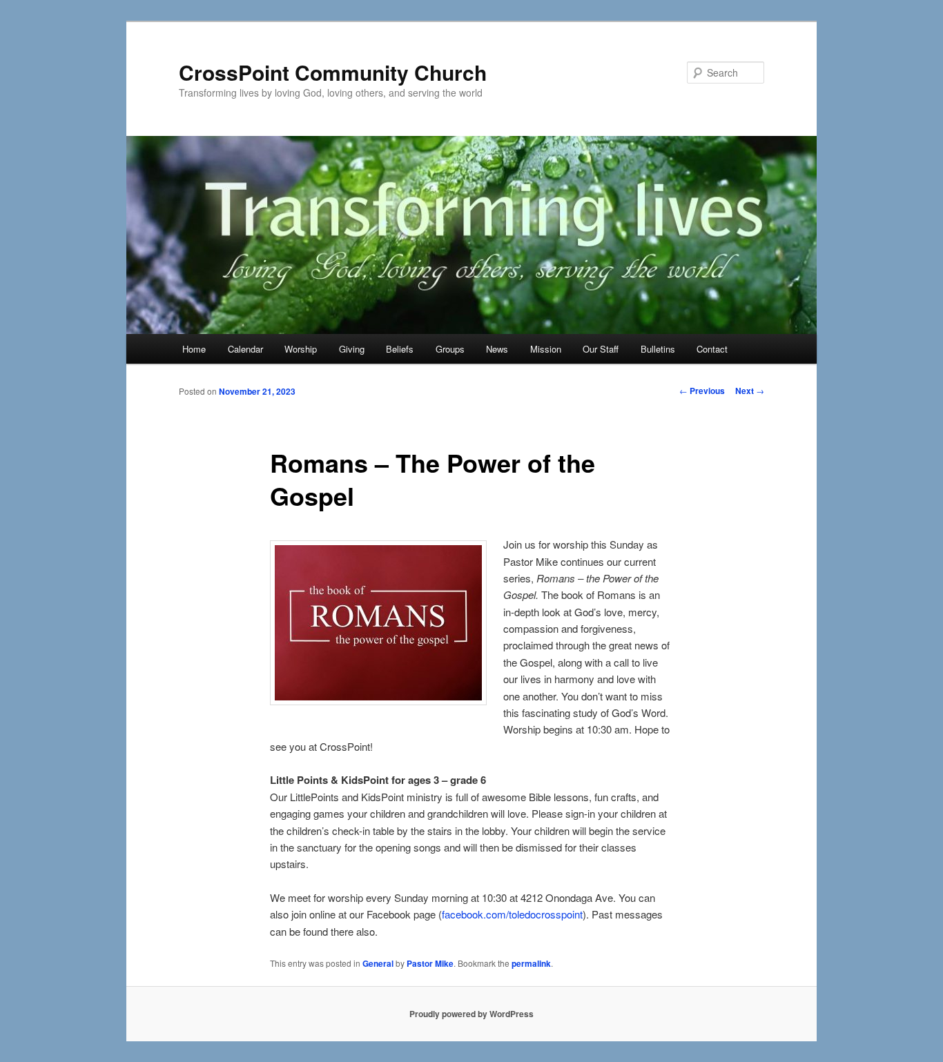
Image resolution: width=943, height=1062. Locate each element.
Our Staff (601, 348)
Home (194, 348)
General (377, 963)
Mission (545, 348)
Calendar (245, 348)
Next (749, 390)
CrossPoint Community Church (333, 72)
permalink (531, 963)
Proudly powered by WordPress (471, 1013)
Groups (450, 348)
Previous (702, 390)
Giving (351, 348)
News (497, 348)
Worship (300, 348)
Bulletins (658, 348)
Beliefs (400, 348)
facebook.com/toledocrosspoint (512, 914)
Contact (712, 348)
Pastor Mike (430, 963)
